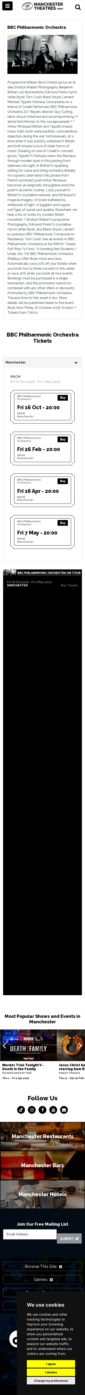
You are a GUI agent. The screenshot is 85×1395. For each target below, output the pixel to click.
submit (67, 1239)
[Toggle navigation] (7, 6)
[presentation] (4, 1045)
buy (63, 397)
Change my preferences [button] (51, 1380)
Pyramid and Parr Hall (16, 1073)
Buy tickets (69, 585)
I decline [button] (51, 1372)
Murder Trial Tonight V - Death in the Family (23, 1067)
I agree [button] (51, 1364)
